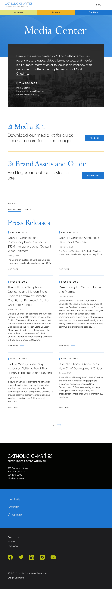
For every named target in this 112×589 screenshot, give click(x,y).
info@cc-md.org (16, 478)
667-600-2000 (15, 474)
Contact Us (13, 537)
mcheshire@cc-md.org (27, 94)
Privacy (11, 541)
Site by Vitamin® (16, 577)
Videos (28, 209)
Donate (56, 12)
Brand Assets (93, 175)
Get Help (93, 12)
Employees (13, 546)
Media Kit (94, 138)
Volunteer (18, 12)
